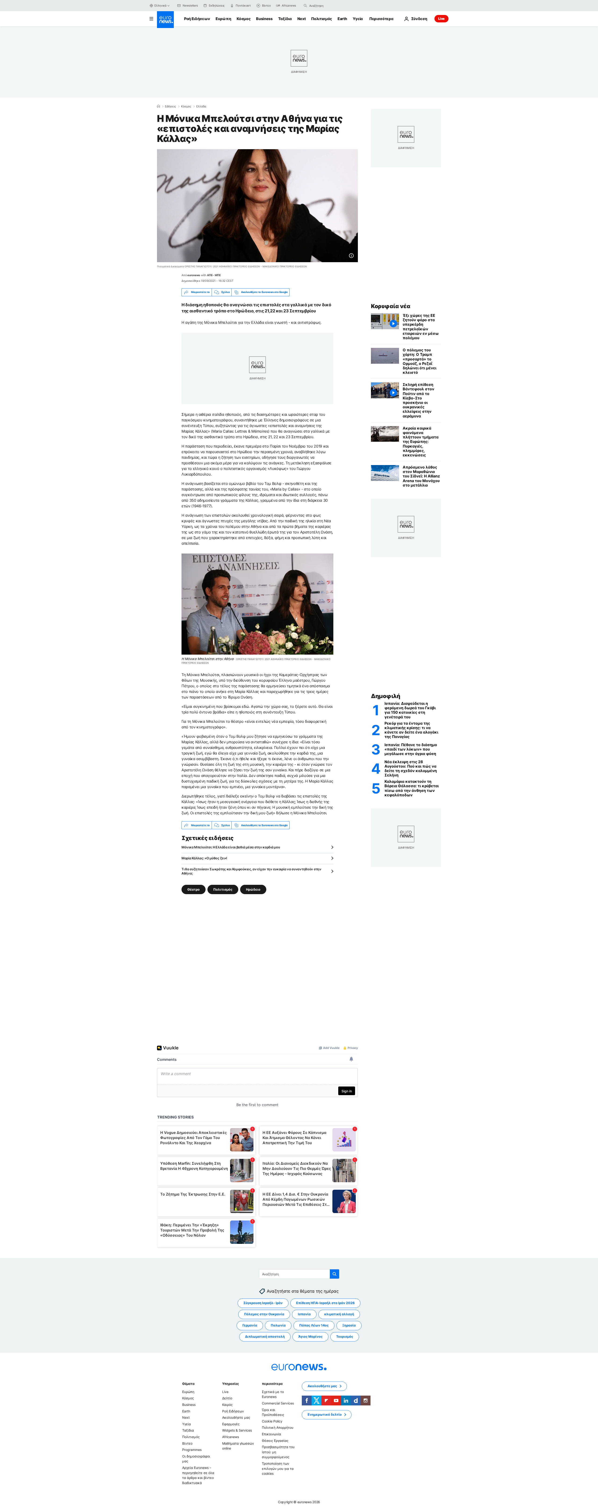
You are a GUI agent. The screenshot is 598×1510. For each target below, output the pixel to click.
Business (264, 18)
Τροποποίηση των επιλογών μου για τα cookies (278, 1468)
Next (301, 18)
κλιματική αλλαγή (339, 1314)
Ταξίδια (285, 18)
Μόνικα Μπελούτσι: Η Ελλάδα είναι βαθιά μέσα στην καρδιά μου (231, 847)
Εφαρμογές (231, 1424)
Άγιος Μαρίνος (310, 1337)
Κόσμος (243, 18)
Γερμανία (249, 1325)
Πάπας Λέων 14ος (314, 1325)
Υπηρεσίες (230, 1384)
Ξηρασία (349, 1325)
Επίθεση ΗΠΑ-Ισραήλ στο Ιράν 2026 (325, 1303)
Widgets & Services (237, 1430)
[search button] (305, 5)
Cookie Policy (272, 1421)
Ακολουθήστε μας (236, 1417)
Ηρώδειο (253, 889)
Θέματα (188, 1384)
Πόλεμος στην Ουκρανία (264, 1314)
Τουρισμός (344, 1337)
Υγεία (358, 18)
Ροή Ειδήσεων (197, 18)
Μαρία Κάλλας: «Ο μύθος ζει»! (204, 858)
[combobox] (329, 5)
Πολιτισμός (321, 18)
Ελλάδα (201, 106)
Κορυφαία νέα (390, 306)
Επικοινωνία (271, 1434)
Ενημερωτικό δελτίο (325, 1415)
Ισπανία (304, 1314)
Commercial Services (278, 1403)
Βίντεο (187, 1443)
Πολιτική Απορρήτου (277, 1428)
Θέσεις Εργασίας (275, 1441)
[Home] (158, 106)
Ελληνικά (160, 5)
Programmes (192, 1450)
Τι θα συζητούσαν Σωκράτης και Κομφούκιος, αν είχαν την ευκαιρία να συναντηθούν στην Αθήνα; (251, 871)
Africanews (230, 1437)
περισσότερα (272, 1384)
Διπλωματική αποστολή (265, 1337)
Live (441, 19)
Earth (342, 18)
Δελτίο (227, 1398)
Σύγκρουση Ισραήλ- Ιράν (263, 1303)
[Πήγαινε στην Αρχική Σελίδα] (165, 19)
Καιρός (227, 1405)
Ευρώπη (223, 18)
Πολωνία (278, 1325)
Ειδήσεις (170, 106)
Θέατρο (193, 889)
